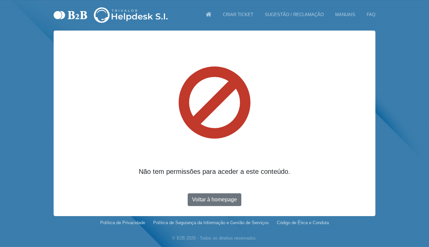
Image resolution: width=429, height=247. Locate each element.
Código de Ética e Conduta (303, 222)
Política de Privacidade (122, 222)
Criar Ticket (238, 14)
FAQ (371, 14)
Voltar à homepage (214, 199)
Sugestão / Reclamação (294, 14)
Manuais (345, 14)
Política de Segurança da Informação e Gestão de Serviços (211, 222)
